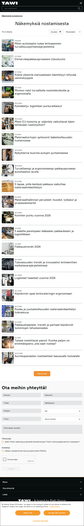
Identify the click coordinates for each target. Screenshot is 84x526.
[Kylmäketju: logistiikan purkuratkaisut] (8, 108)
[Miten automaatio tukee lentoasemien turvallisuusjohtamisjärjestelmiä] (8, 45)
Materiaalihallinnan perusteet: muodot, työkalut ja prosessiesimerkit (46, 201)
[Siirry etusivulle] (10, 3)
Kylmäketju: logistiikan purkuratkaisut (38, 106)
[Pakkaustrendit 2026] (8, 249)
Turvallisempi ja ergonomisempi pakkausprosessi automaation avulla (45, 170)
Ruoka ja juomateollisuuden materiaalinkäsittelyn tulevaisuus (45, 311)
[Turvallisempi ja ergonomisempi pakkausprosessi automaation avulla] (8, 170)
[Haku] (79, 8)
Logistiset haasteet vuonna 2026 (35, 278)
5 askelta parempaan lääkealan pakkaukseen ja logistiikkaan (44, 232)
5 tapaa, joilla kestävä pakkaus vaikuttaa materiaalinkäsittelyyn (40, 186)
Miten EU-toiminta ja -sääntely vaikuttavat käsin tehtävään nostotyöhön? (45, 123)
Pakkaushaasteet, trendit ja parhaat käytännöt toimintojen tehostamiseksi (44, 326)
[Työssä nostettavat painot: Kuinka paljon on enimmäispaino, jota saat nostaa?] (8, 342)
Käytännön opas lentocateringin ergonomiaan (43, 293)
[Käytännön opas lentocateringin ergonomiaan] (8, 295)
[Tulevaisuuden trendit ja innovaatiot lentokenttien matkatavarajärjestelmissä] (8, 264)
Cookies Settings (40, 521)
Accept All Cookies (56, 513)
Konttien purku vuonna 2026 (33, 215)
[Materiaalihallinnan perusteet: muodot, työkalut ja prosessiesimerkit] (8, 202)
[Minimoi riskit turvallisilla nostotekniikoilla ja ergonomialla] (8, 92)
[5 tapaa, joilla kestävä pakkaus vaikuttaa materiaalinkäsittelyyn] (8, 186)
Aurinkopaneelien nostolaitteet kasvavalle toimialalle (47, 356)
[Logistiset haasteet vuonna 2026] (8, 280)
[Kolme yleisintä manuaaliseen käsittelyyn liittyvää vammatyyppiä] (8, 77)
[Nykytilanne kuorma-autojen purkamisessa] (8, 155)
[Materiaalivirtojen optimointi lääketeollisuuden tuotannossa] (8, 139)
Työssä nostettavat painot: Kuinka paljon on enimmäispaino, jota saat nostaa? (42, 342)
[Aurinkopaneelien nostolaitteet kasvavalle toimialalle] (8, 358)
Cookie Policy (54, 506)
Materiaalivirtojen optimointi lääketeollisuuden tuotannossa (43, 139)
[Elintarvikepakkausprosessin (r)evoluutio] (8, 61)
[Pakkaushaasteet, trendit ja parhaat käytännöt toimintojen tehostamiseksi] (8, 327)
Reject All (28, 513)
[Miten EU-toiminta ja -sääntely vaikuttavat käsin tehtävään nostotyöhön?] (8, 123)
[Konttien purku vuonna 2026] (8, 217)
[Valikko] (81, 3)
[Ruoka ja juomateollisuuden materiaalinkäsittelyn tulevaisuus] (8, 311)
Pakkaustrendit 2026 (28, 246)
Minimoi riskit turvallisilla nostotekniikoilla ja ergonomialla (42, 92)
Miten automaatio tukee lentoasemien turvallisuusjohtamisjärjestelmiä (38, 45)
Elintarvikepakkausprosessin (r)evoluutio (40, 59)
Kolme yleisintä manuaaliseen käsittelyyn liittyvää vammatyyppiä (45, 76)
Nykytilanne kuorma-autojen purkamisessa (41, 153)
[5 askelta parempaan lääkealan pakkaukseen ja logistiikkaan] (8, 233)
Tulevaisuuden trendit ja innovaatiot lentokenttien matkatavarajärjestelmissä (46, 264)
